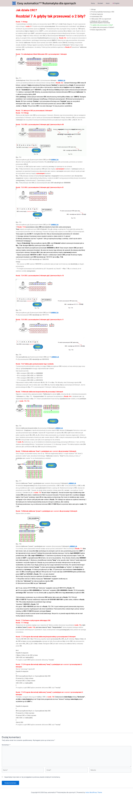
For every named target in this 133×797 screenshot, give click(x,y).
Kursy (93, 3)
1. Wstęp (93, 9)
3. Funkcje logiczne (96, 14)
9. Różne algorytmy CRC (98, 30)
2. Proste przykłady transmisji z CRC (102, 12)
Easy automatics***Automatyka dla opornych (46, 3)
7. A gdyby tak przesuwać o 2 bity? (101, 25)
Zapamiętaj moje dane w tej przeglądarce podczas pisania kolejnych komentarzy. (32, 777)
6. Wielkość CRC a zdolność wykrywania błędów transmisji (100, 22)
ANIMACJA (61, 80)
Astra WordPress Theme (94, 792)
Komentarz (6, 745)
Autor (108, 3)
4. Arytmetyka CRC (96, 16)
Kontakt (100, 3)
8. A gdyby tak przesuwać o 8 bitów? (102, 27)
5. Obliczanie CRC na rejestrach (100, 19)
